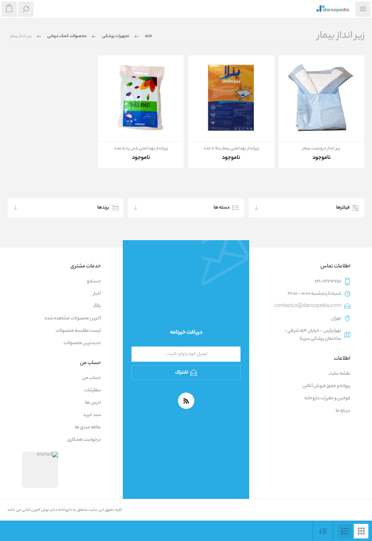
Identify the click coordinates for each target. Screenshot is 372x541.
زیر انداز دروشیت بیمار (321, 148)
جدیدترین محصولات (82, 343)
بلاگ (97, 306)
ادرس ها (93, 403)
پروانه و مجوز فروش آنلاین (326, 386)
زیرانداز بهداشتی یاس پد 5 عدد (141, 148)
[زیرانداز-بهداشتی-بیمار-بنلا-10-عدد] (231, 98)
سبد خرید (92, 415)
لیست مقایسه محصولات (78, 331)
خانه (148, 36)
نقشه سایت (339, 374)
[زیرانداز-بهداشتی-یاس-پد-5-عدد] (141, 98)
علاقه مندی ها (87, 427)
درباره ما (343, 411)
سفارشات (92, 390)
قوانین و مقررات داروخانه (327, 398)
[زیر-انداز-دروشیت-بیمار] (322, 98)
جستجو (94, 281)
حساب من (91, 378)
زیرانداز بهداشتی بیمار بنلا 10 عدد (231, 148)
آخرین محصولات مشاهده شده (73, 318)
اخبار (97, 294)
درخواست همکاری (84, 440)
